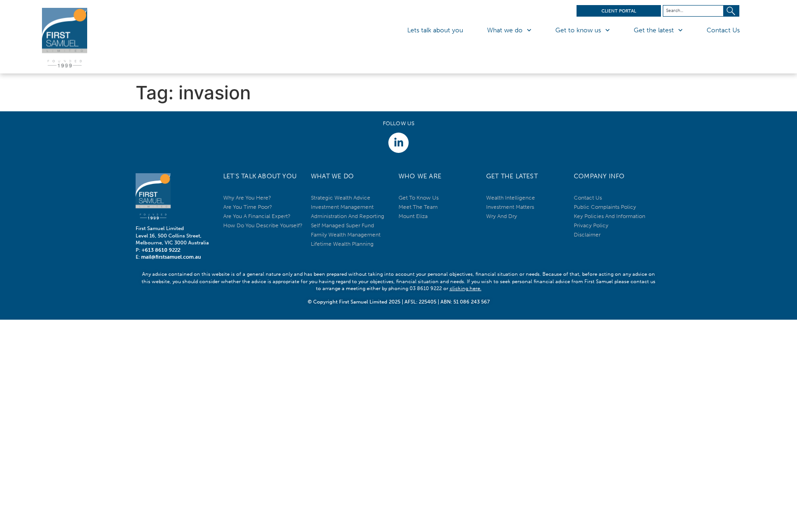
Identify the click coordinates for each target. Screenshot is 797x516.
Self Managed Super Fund (342, 225)
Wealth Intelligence (510, 197)
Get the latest (654, 30)
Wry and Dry (501, 216)
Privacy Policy (591, 225)
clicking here (465, 288)
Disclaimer (587, 234)
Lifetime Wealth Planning (342, 244)
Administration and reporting (347, 216)
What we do (505, 30)
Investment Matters (510, 207)
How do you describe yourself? (263, 225)
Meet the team (418, 207)
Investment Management (342, 207)
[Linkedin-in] (398, 143)
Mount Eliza (413, 216)
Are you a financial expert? (257, 216)
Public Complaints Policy (605, 207)
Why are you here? (247, 197)
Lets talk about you (435, 30)
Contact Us (723, 30)
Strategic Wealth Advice (340, 197)
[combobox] (693, 11)
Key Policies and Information (609, 216)
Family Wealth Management (346, 234)
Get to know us (578, 30)
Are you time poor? (247, 207)
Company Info (599, 176)
